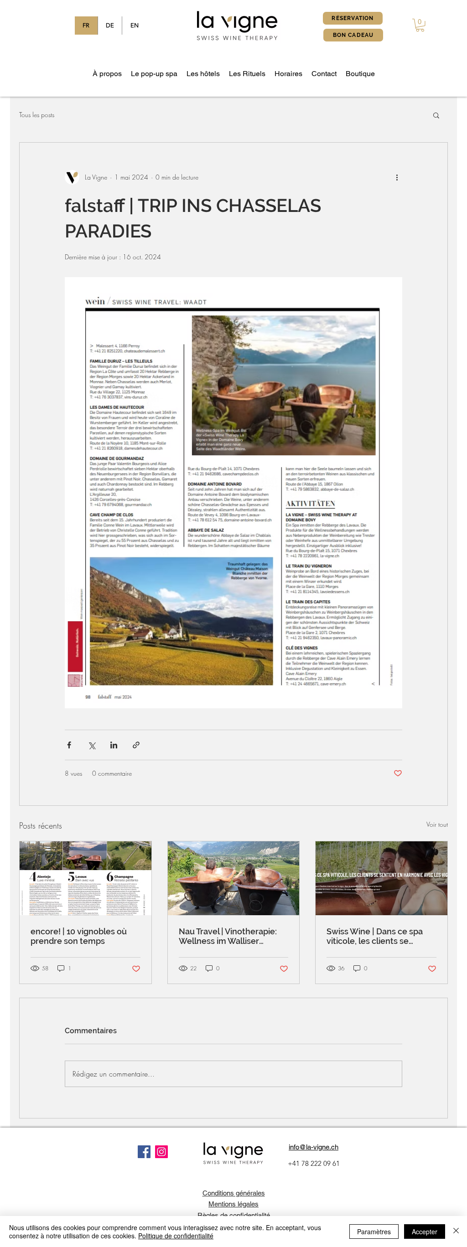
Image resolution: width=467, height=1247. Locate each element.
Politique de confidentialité (175, 1235)
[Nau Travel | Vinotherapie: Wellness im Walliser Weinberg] (234, 878)
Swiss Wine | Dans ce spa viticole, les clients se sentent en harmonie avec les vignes (378, 936)
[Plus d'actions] (396, 177)
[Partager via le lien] (136, 745)
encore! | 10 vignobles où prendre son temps (79, 936)
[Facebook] (144, 1151)
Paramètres (374, 1231)
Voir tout (437, 824)
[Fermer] (456, 1231)
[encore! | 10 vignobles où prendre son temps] (85, 878)
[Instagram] (161, 1151)
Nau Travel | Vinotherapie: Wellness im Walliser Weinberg (228, 936)
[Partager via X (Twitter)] (91, 745)
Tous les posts (36, 114)
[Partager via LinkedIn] (113, 745)
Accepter (424, 1231)
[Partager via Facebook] (69, 745)
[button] (420, 25)
